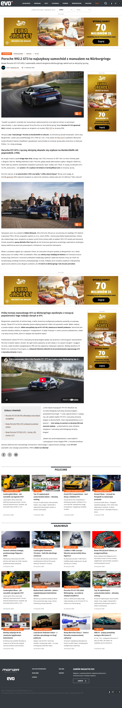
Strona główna (18, 53)
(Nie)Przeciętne (76, 3)
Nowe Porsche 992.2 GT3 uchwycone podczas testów (22, 425)
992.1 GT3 (49, 128)
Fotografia (55, 3)
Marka (61, 9)
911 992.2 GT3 (59, 138)
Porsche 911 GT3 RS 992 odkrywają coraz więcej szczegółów (23, 417)
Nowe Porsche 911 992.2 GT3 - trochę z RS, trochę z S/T (21, 433)
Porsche (28, 53)
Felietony (88, 3)
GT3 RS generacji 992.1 (9, 177)
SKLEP (97, 3)
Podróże (65, 3)
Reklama (61, 669)
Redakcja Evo (15, 68)
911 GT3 (37, 53)
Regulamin (35, 673)
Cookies (34, 677)
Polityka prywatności (39, 669)
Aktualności (26, 3)
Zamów (80, 681)
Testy (46, 3)
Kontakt (61, 673)
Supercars (37, 3)
